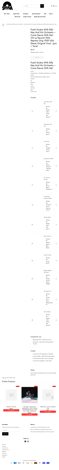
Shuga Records (33, 460)
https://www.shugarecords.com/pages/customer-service (41, 429)
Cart (56, 6)
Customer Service (5, 449)
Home (3, 24)
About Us (4, 444)
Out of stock (9, 377)
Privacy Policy (5, 447)
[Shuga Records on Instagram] (28, 441)
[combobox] (33, 6)
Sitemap (3, 456)
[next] (53, 397)
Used (14, 377)
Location (4, 446)
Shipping (32, 52)
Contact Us (4, 453)
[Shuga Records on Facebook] (25, 441)
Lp (5, 377)
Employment (4, 455)
